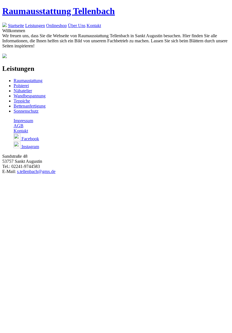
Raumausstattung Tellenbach (58, 11)
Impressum (23, 120)
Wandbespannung (30, 95)
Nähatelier (23, 90)
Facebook (29, 138)
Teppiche (22, 100)
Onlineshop (56, 25)
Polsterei (21, 85)
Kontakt (94, 25)
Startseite (16, 25)
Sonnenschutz (26, 111)
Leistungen (35, 25)
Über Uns (76, 25)
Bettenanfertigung (30, 106)
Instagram (29, 146)
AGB (18, 125)
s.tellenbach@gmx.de (36, 171)
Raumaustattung (28, 80)
